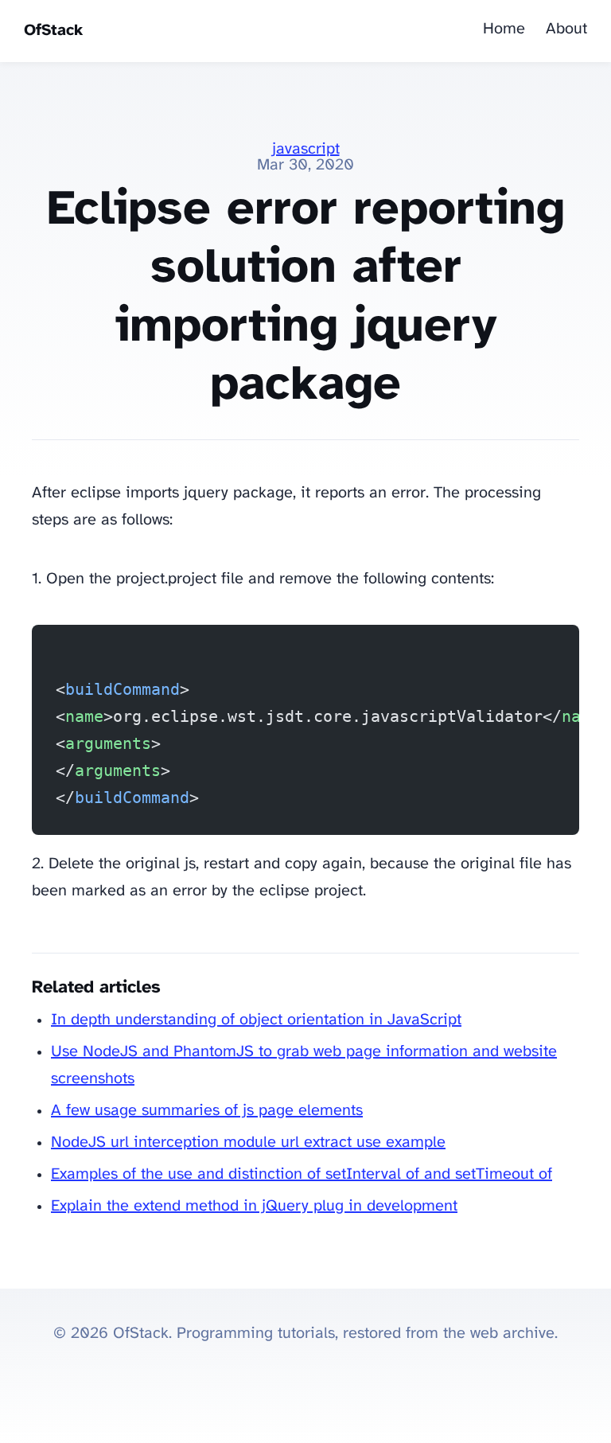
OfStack (53, 30)
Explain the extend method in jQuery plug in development (254, 1206)
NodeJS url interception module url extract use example (248, 1142)
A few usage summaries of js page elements (207, 1110)
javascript (306, 149)
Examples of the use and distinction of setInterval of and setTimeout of (301, 1174)
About (566, 29)
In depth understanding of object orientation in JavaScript (256, 1020)
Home (504, 29)
